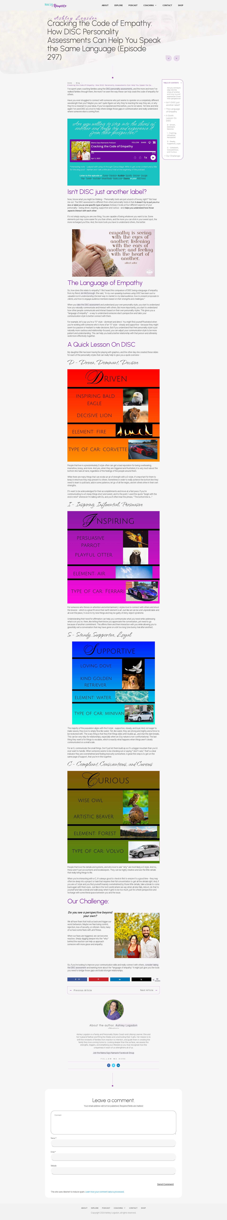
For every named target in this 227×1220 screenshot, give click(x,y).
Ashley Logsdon (127, 1025)
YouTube (97, 178)
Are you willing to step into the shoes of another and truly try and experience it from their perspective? (174, 93)
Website (53, 1166)
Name (53, 1138)
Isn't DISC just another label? (173, 103)
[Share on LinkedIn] (120, 979)
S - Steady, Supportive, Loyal (174, 142)
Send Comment (165, 1184)
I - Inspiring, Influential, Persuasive (172, 135)
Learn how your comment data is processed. (104, 1192)
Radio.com (117, 178)
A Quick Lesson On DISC (171, 118)
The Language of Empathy (173, 110)
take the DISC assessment (88, 305)
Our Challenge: (173, 156)
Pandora (113, 175)
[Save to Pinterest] (99, 979)
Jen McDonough (87, 293)
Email (53, 1152)
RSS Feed (141, 178)
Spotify (129, 175)
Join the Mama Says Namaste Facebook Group (113, 1053)
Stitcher (136, 175)
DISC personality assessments (119, 89)
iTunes (105, 175)
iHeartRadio (107, 178)
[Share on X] (141, 979)
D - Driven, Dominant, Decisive (171, 127)
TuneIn (89, 178)
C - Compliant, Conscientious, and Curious (173, 150)
